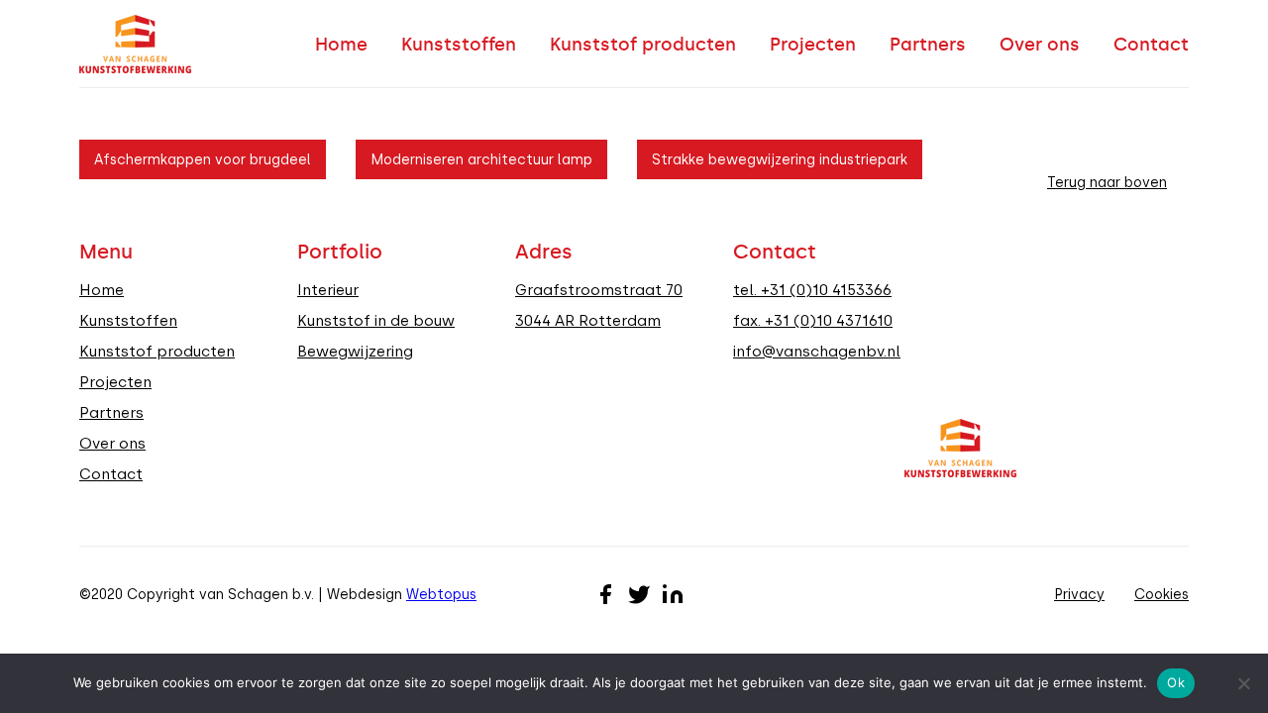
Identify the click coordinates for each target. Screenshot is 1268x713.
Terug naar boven (1107, 182)
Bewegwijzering (355, 351)
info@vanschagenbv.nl (816, 351)
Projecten (813, 44)
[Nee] (1243, 683)
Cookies (1161, 594)
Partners (928, 44)
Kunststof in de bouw (376, 321)
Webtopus (441, 594)
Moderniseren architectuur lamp (481, 159)
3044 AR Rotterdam (588, 321)
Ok (1176, 682)
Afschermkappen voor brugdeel (202, 159)
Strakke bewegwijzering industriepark (779, 159)
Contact (1151, 44)
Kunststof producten (643, 44)
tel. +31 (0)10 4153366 (812, 290)
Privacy (1079, 594)
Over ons (1040, 44)
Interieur (328, 290)
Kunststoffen (458, 44)
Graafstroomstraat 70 (599, 290)
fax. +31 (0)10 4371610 (813, 321)
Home (341, 44)
